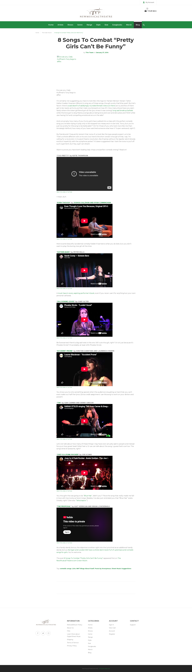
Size (106, 25)
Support (133, 625)
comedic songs (65, 568)
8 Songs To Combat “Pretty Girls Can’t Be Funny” (83, 558)
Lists (74, 568)
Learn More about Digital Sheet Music (74, 635)
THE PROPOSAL (63, 506)
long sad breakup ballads (123, 110)
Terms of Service (73, 643)
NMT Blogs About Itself (85, 568)
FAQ (68, 631)
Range (89, 25)
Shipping (70, 639)
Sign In (111, 625)
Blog (138, 25)
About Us (70, 628)
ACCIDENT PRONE (64, 351)
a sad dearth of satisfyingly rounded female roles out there (91, 106)
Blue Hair (88, 496)
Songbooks (117, 25)
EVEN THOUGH (63, 203)
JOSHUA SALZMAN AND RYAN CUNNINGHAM (92, 203)
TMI (58, 403)
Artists (60, 25)
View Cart (112, 628)
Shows (70, 25)
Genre (80, 25)
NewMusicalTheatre (87, 668)
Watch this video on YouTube (64, 192)
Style (98, 25)
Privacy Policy (72, 646)
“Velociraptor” (81, 500)
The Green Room (47, 32)
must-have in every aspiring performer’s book (76, 293)
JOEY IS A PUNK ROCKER (67, 455)
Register (112, 634)
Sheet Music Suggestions (121, 568)
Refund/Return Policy (74, 625)
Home (51, 25)
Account (112, 631)
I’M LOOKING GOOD (65, 301)
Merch (129, 25)
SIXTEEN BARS (63, 252)
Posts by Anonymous (103, 568)
